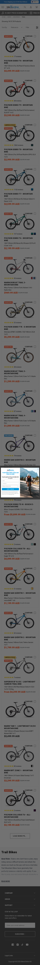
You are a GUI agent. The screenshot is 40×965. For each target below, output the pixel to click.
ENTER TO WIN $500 (10, 489)
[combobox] (10, 486)
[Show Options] (18, 486)
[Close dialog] (38, 469)
